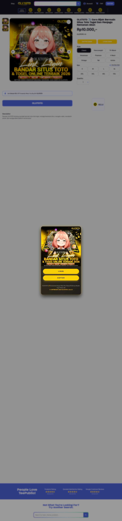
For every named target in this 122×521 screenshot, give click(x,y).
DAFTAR (61, 278)
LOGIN (61, 271)
